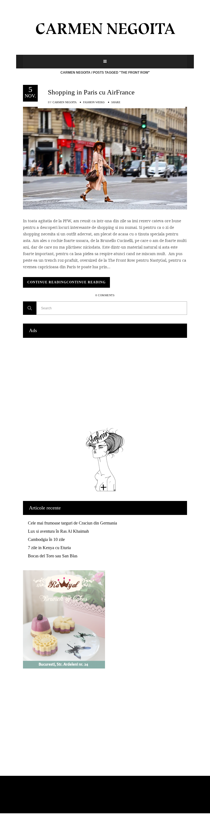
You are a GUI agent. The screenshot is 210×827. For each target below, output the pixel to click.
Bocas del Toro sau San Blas (52, 556)
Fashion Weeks (94, 102)
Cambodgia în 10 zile (46, 539)
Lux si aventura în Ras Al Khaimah (58, 531)
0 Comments (105, 295)
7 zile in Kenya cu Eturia (49, 547)
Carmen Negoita (75, 72)
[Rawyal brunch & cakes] (64, 667)
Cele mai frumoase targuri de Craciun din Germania (72, 523)
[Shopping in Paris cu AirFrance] (105, 157)
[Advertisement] (105, 381)
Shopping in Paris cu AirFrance (91, 92)
